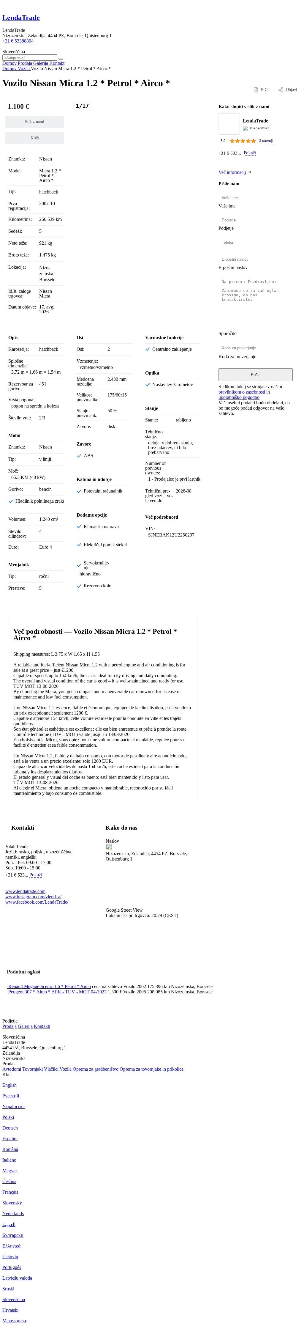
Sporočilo (227, 333)
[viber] (228, 161)
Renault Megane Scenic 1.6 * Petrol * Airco (49, 986)
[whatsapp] (221, 161)
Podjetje (226, 228)
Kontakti (42, 1026)
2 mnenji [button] (266, 140)
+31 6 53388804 (18, 40)
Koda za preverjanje (237, 356)
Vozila (66, 1069)
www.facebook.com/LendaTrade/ (36, 902)
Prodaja (9, 1026)
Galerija (25, 1026)
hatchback (48, 191)
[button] (150, 887)
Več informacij (232, 172)
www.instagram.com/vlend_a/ (33, 896)
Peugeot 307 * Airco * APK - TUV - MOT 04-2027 (57, 991)
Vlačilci (51, 1069)
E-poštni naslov (233, 267)
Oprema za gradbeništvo (95, 1069)
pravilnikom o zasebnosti (241, 391)
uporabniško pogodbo (238, 397)
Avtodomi (11, 1069)
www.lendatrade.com (25, 891)
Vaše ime (226, 205)
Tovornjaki (32, 1069)
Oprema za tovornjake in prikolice (151, 1069)
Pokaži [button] (250, 152)
